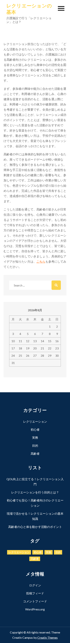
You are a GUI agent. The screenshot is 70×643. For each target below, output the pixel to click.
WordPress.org (35, 609)
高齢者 (35, 453)
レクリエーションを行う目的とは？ (35, 492)
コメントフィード (35, 601)
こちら (40, 261)
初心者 (35, 429)
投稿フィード (35, 593)
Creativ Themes (47, 637)
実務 (35, 437)
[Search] (56, 285)
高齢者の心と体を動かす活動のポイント (35, 526)
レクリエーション (35, 421)
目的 (35, 445)
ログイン (35, 585)
